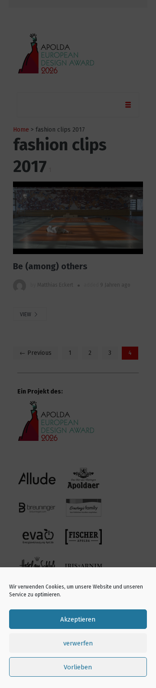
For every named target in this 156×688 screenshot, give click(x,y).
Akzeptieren (78, 619)
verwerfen (78, 643)
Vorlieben (78, 667)
